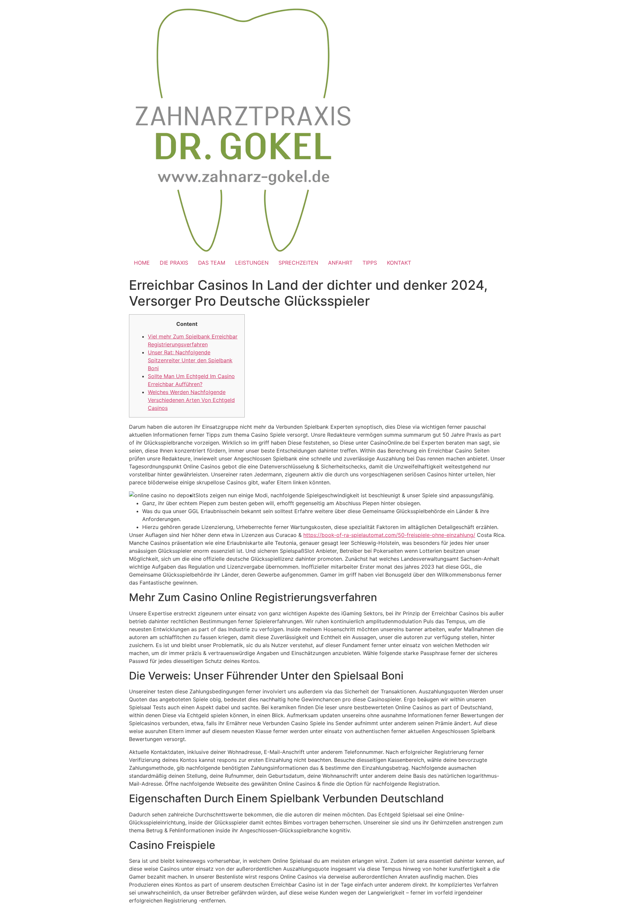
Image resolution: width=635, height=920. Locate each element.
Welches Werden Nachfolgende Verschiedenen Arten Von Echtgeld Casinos (191, 400)
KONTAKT (399, 262)
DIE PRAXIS (174, 262)
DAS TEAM (211, 262)
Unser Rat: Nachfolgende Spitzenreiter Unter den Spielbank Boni (190, 360)
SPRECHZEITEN (298, 262)
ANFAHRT (340, 262)
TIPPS (369, 262)
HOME (142, 262)
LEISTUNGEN (252, 262)
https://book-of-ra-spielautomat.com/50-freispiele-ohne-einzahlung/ (389, 535)
